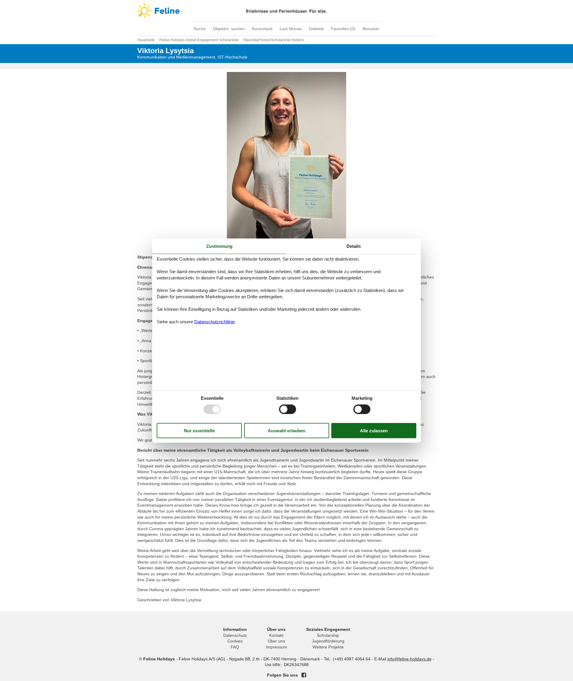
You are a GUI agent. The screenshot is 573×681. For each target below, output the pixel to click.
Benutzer (371, 28)
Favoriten (343, 28)
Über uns (276, 641)
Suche (200, 28)
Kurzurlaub (262, 28)
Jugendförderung (328, 641)
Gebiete (316, 28)
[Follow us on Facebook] (303, 675)
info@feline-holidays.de (409, 659)
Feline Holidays (286, 10)
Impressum (276, 647)
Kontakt (276, 635)
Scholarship (328, 635)
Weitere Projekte (328, 647)
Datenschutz (235, 635)
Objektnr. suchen (229, 28)
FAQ (235, 647)
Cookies (235, 641)
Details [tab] (353, 245)
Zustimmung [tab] (219, 245)
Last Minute (291, 28)
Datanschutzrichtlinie (214, 321)
